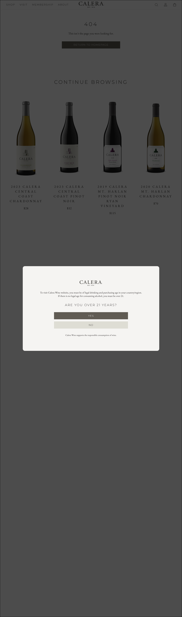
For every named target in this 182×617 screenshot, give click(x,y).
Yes (91, 315)
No (91, 325)
